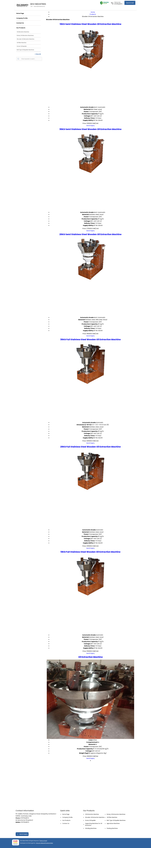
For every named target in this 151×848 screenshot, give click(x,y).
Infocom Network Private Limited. (44, 843)
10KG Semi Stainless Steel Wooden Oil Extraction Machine (90, 24)
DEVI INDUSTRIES (38, 5)
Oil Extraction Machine (23, 32)
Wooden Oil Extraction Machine (25, 39)
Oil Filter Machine (21, 42)
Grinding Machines (90, 828)
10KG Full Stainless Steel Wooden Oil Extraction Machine (90, 551)
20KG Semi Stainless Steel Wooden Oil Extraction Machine (90, 234)
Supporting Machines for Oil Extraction (93, 824)
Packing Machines (112, 828)
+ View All (38, 54)
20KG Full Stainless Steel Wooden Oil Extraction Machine (90, 446)
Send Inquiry (90, 126)
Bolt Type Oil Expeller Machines (25, 50)
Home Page (20, 13)
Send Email (130, 3)
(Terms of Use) (43, 840)
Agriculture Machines (113, 823)
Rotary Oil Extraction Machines (25, 35)
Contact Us (20, 23)
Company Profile (22, 18)
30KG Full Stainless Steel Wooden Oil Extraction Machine (90, 339)
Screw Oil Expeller (22, 46)
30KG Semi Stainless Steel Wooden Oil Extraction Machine (90, 129)
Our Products (20, 28)
